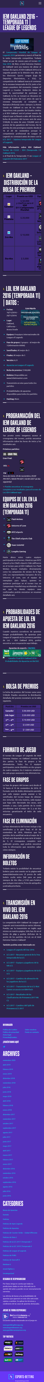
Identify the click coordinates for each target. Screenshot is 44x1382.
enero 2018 (7, 1110)
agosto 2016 (7, 1187)
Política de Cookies (10, 1030)
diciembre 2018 (9, 1078)
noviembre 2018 (9, 1083)
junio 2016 (7, 1196)
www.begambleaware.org (12, 1327)
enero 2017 (7, 1164)
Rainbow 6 (7, 1264)
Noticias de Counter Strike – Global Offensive (20, 1233)
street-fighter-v (8, 1269)
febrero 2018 (8, 1105)
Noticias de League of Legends (14, 1251)
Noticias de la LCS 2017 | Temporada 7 (17, 1242)
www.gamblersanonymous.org (14, 1330)
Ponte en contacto (32, 1032)
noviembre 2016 (9, 1173)
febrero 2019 (8, 1069)
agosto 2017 (7, 1132)
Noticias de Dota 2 (10, 1237)
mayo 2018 (7, 1096)
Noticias (6, 1219)
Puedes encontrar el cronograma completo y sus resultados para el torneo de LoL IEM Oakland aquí (22, 489)
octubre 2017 (8, 1123)
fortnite (6, 1215)
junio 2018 (7, 1092)
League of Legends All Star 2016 (20, 950)
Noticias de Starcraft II (11, 1260)
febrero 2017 (8, 1160)
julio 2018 (6, 1087)
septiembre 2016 (9, 1182)
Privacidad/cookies (10, 1037)
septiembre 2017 (9, 1128)
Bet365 (31, 648)
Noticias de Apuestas (11, 1228)
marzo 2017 (7, 1155)
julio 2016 (6, 1191)
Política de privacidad (11, 1032)
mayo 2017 (7, 1146)
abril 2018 (6, 1101)
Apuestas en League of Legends (20, 365)
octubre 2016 (8, 1178)
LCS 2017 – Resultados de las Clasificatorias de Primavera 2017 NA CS (23, 997)
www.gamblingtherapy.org (13, 1325)
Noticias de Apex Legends (13, 1224)
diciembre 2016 (9, 1169)
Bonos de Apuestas (10, 1210)
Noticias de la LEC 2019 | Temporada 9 (17, 1246)
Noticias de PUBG (9, 1255)
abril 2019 (6, 1065)
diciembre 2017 (9, 1114)
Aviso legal (7, 1035)
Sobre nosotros (30, 1030)
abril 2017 (6, 1151)
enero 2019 (7, 1074)
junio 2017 (7, 1141)
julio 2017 (6, 1137)
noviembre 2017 (9, 1119)
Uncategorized (8, 1273)
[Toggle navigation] (40, 3)
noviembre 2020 (9, 1060)
